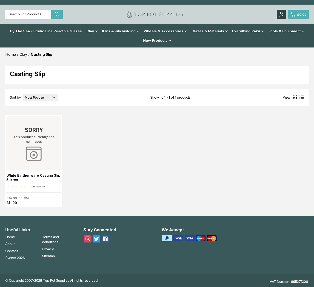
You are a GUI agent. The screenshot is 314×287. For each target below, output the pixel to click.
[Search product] (57, 14)
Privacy (48, 249)
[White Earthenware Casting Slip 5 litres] (33, 144)
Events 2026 (15, 258)
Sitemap (48, 256)
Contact (11, 251)
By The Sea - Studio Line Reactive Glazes (46, 31)
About (10, 244)
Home (10, 237)
